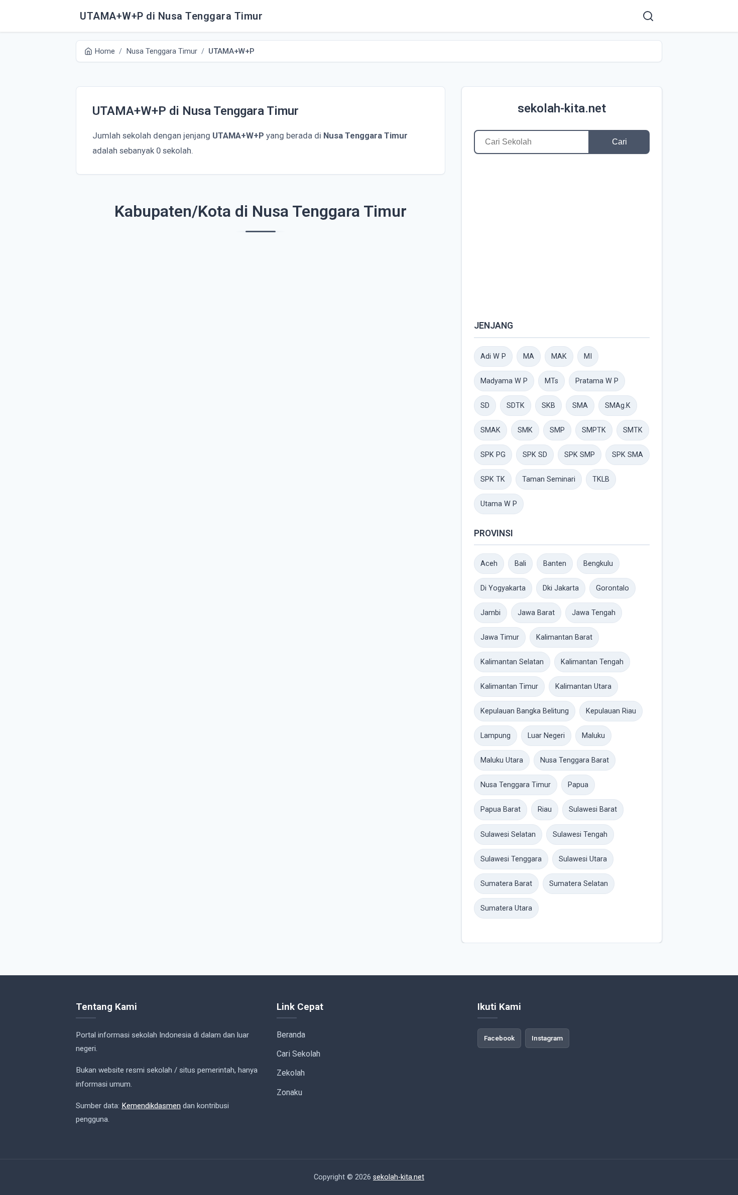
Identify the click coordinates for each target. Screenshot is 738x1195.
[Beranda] (648, 16)
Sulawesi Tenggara (511, 859)
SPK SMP (579, 455)
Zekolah (291, 1073)
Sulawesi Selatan (508, 834)
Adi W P (493, 356)
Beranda (291, 1034)
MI (588, 356)
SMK (525, 430)
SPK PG (493, 455)
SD (484, 405)
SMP (557, 430)
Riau (545, 809)
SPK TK (492, 479)
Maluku (593, 735)
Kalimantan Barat (564, 637)
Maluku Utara (501, 760)
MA (528, 356)
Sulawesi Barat (593, 809)
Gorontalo (612, 588)
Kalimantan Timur (509, 686)
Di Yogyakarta (503, 588)
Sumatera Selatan (578, 883)
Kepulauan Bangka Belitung (524, 711)
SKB (548, 405)
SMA (580, 405)
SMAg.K (618, 405)
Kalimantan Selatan (512, 662)
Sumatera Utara (506, 908)
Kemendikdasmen (151, 1105)
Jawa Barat (536, 613)
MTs (551, 381)
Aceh (489, 563)
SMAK (490, 430)
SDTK (516, 405)
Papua (578, 785)
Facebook (499, 1038)
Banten (554, 563)
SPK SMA (627, 455)
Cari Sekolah (298, 1054)
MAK (559, 356)
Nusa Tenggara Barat (574, 760)
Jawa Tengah (594, 613)
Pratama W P (597, 381)
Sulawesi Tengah (580, 834)
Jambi (490, 613)
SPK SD (535, 455)
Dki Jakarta (561, 588)
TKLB (600, 479)
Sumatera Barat (506, 883)
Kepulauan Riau (611, 711)
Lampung (495, 735)
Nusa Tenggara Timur (515, 785)
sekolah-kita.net (562, 108)
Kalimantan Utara (583, 686)
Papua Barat (500, 809)
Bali (520, 563)
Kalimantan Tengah (592, 662)
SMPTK (594, 430)
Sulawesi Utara (583, 859)
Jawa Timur (499, 637)
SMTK (633, 430)
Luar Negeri (546, 735)
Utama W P (498, 504)
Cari (619, 141)
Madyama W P (504, 381)
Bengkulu (598, 563)
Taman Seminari (548, 479)
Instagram (547, 1038)
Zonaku (289, 1092)
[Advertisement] (562, 236)
